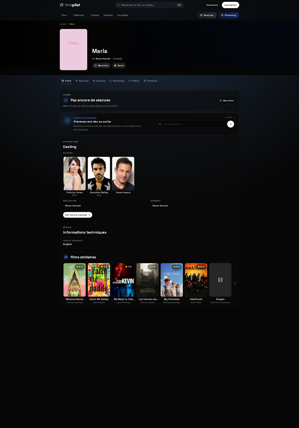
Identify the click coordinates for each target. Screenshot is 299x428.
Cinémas (95, 15)
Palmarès (108, 15)
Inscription (231, 5)
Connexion (212, 5)
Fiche (68, 80)
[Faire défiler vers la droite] (235, 283)
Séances (208, 15)
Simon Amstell (103, 58)
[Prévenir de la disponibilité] (230, 124)
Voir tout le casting (76, 214)
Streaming (230, 15)
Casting (100, 80)
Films (64, 15)
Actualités (123, 15)
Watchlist (103, 65)
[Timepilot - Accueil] (70, 5)
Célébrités (78, 15)
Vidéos (135, 80)
